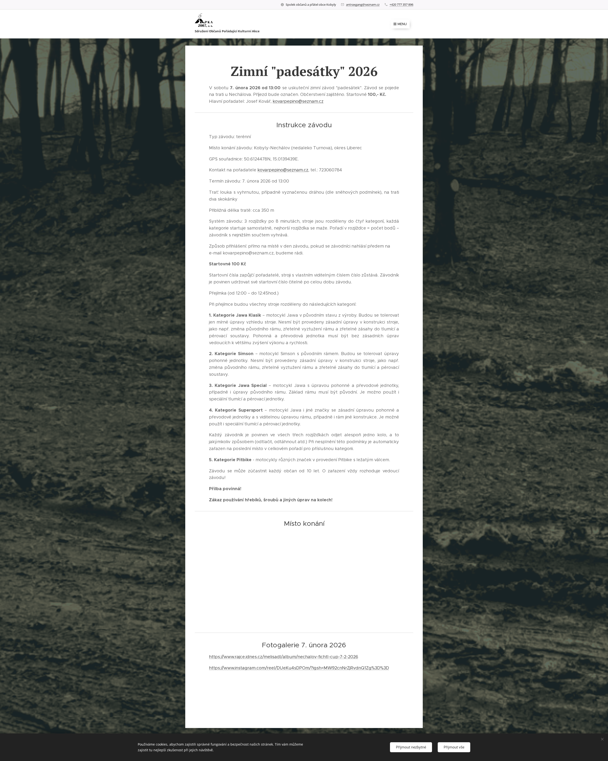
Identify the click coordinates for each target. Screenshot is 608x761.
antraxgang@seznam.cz (363, 4)
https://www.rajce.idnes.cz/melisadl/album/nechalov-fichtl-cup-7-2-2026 (283, 656)
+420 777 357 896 (401, 4)
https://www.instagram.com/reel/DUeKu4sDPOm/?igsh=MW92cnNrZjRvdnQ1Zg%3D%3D (299, 668)
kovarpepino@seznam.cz (298, 101)
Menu (402, 24)
